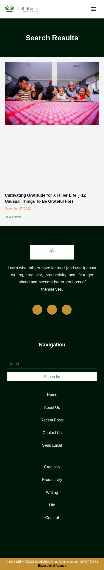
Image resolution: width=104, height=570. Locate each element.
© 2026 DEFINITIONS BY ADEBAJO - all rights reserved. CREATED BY (52, 563)
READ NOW (13, 217)
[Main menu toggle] (93, 9)
